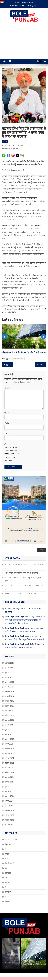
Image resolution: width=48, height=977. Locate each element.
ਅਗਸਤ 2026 (9, 670)
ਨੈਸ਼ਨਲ (7, 894)
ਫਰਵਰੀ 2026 (9, 699)
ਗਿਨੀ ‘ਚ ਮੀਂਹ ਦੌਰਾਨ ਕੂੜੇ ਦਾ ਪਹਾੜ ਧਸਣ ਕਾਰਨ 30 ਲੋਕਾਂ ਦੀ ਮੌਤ (24, 594)
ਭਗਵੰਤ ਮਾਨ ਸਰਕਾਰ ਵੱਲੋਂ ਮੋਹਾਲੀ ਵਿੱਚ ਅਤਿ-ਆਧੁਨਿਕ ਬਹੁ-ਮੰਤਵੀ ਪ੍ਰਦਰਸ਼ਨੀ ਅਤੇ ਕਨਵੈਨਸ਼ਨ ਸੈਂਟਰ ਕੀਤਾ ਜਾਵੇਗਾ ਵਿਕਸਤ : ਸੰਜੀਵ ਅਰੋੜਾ (41, 372)
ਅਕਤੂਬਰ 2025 (10, 718)
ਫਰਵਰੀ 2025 (9, 756)
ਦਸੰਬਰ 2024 (9, 765)
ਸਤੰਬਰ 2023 (9, 827)
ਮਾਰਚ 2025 (9, 751)
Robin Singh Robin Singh (14, 624)
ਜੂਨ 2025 (8, 737)
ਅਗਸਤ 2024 (9, 784)
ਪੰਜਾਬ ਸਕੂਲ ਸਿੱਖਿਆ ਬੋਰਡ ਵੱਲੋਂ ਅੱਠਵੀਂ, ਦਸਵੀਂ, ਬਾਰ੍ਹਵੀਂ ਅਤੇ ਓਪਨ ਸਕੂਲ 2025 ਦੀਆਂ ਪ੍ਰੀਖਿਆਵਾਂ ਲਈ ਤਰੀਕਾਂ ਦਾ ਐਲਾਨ (25, 627)
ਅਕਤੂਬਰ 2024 (10, 775)
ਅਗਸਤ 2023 (9, 832)
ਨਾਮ (6, 420)
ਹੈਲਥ (6, 866)
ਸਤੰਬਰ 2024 (9, 779)
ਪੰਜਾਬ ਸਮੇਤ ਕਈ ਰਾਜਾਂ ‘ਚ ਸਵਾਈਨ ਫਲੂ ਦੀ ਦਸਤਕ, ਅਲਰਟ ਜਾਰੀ (24, 586)
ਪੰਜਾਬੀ (14, 5)
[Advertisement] (24, 43)
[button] (4, 339)
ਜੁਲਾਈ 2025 (9, 732)
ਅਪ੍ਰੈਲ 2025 (9, 746)
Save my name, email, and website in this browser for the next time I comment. (12, 460)
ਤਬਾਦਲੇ (7, 889)
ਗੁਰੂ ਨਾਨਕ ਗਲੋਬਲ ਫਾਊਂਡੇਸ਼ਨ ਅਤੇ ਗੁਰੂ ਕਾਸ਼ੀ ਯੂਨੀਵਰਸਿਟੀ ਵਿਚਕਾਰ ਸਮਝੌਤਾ (9, 372)
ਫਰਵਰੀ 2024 (9, 813)
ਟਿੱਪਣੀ (7, 395)
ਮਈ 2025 (8, 741)
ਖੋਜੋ (41, 557)
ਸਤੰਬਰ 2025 (9, 722)
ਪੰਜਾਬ (5, 141)
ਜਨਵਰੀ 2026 (9, 703)
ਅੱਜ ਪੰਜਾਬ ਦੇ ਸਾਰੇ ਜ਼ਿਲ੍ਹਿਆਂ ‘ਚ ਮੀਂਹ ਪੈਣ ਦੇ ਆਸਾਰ (21, 580)
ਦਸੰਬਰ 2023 (9, 822)
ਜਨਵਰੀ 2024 (9, 818)
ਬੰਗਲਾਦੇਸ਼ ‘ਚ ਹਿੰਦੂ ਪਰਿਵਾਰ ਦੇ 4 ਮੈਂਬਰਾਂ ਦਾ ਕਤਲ (20, 601)
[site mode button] (39, 61)
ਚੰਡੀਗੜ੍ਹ (8, 880)
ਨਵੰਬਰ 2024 (9, 770)
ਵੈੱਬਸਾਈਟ (7, 441)
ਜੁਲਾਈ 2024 (9, 789)
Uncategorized (11, 847)
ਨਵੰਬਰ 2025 (9, 713)
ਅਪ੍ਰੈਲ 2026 (9, 689)
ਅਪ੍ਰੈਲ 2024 (9, 803)
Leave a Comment (11, 149)
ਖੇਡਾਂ (6, 875)
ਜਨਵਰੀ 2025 (9, 760)
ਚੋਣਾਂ (6, 885)
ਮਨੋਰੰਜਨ (7, 908)
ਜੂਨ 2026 (8, 680)
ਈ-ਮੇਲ (7, 430)
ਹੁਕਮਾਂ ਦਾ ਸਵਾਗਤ (17, 366)
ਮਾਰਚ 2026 (9, 694)
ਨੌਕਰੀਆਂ (8, 899)
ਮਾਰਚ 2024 (9, 808)
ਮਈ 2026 (8, 684)
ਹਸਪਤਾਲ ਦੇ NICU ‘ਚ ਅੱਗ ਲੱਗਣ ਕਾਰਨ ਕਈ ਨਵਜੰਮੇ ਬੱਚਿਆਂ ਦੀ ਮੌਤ (25, 573)
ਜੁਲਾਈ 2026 (9, 675)
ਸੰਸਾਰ (7, 856)
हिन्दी (23, 5)
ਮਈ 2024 (8, 798)
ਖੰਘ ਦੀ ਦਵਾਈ (9, 870)
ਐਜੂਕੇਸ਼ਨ (8, 851)
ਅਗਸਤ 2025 (9, 727)
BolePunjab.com (25, 145)
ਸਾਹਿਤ (7, 861)
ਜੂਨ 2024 (8, 794)
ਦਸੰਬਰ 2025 (9, 708)
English (33, 5)
